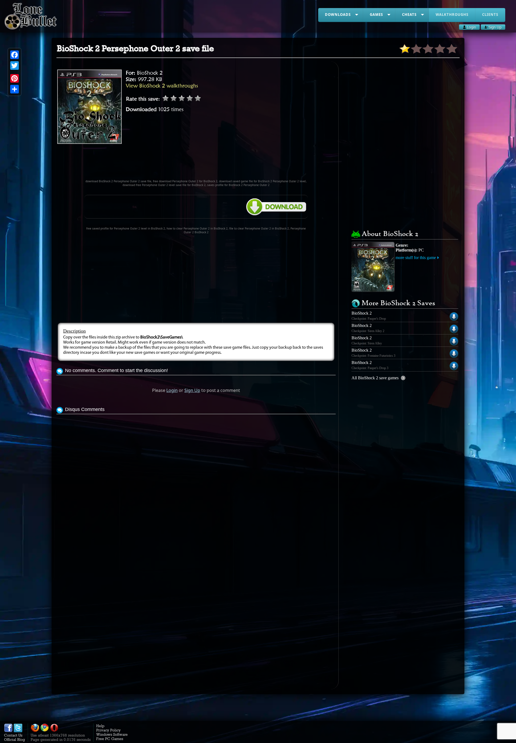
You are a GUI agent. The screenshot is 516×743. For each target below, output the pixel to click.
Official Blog (14, 739)
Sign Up (192, 390)
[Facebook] (14, 54)
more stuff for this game (416, 257)
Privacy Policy (108, 730)
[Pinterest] (14, 78)
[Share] (14, 89)
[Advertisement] (196, 164)
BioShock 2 (150, 73)
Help (100, 726)
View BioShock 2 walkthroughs (162, 85)
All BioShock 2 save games (375, 378)
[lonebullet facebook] (8, 731)
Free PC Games (109, 739)
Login (172, 390)
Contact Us (13, 735)
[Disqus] (196, 483)
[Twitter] (14, 65)
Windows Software (112, 734)
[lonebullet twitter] (18, 731)
